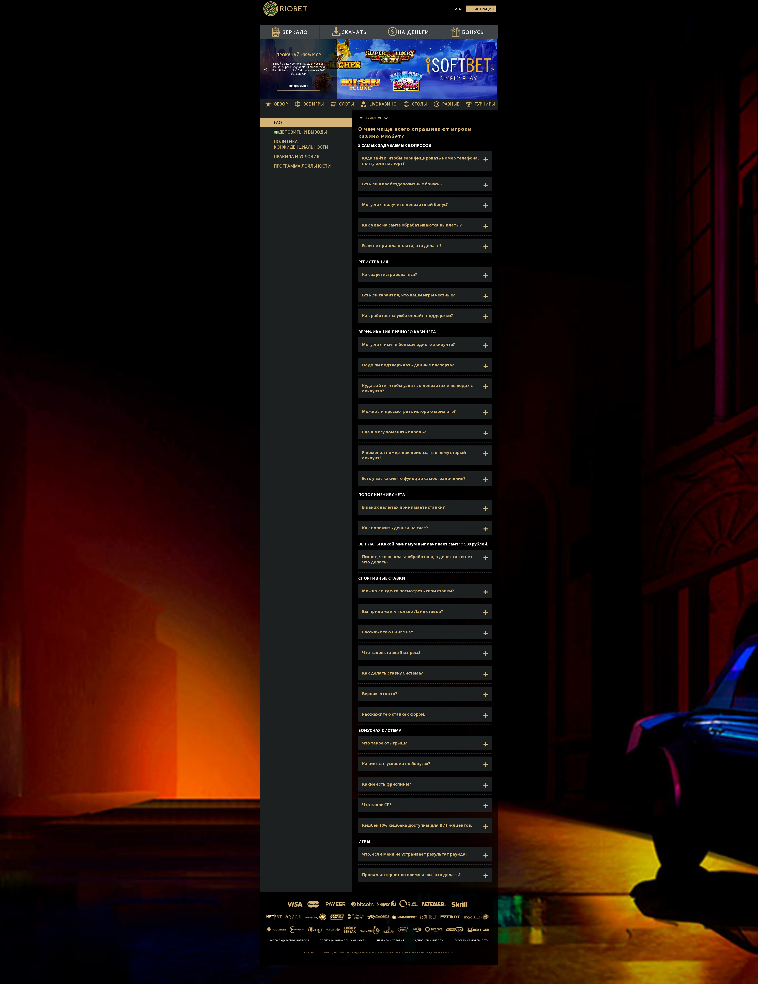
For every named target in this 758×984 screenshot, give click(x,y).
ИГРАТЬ (298, 88)
